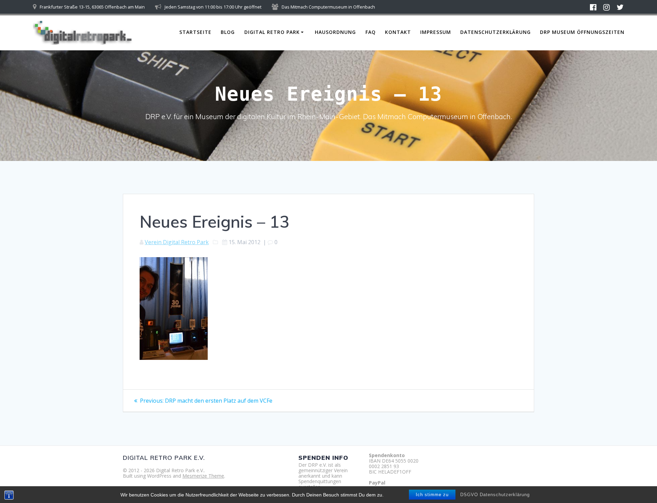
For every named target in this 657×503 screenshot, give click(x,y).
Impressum (435, 32)
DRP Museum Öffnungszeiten (582, 32)
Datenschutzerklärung (495, 32)
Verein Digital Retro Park (177, 242)
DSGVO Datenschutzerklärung (495, 494)
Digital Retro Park (272, 32)
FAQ (370, 32)
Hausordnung (335, 32)
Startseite (195, 32)
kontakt (398, 32)
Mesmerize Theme (203, 476)
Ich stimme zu (432, 494)
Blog (228, 32)
